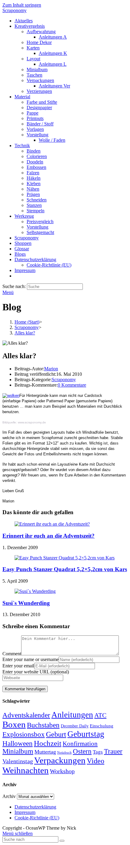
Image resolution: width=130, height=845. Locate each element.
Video (95, 761)
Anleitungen (72, 714)
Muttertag (45, 752)
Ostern (82, 751)
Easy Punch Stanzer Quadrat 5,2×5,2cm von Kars (64, 569)
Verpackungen (60, 760)
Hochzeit (47, 743)
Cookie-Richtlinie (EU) (37, 817)
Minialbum (17, 751)
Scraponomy (14, 10)
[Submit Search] (62, 841)
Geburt (56, 734)
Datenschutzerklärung (35, 806)
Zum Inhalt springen (21, 5)
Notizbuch (64, 752)
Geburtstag (85, 734)
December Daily (75, 726)
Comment (11, 653)
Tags (98, 752)
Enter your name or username (30, 659)
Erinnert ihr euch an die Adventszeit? (48, 536)
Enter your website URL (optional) (35, 671)
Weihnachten (25, 770)
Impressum (25, 812)
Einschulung (101, 725)
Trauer (113, 751)
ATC (100, 715)
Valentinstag (17, 761)
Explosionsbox (23, 734)
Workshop (62, 771)
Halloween (17, 743)
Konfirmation (80, 743)
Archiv (9, 796)
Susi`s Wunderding (26, 603)
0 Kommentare (72, 385)
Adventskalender (26, 715)
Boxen (14, 724)
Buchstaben (43, 725)
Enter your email (18, 665)
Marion (51, 368)
